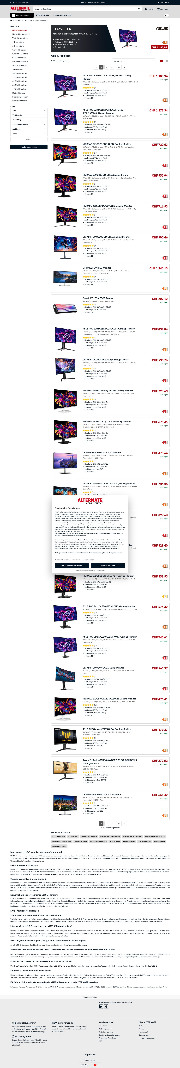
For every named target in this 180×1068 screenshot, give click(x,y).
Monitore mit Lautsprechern (110, 837)
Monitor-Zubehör (20, 97)
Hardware (19, 20)
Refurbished (42, 15)
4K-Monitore (18, 42)
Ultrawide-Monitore (21, 34)
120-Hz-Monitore (58, 837)
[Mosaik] (167, 60)
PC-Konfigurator (62, 15)
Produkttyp (16, 120)
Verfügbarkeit (17, 115)
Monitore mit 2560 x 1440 (132, 837)
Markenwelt (143, 1032)
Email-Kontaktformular (73, 1029)
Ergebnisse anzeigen (28, 147)
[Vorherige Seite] (96, 67)
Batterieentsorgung (106, 1032)
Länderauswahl (90, 1060)
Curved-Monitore (19, 50)
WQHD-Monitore (20, 38)
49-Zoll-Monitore (19, 89)
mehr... (29, 139)
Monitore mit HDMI (59, 846)
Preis (14, 110)
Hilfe (160, 2)
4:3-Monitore (73, 837)
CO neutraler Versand (19, 2)
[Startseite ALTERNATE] (20, 9)
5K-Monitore (18, 46)
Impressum (90, 1054)
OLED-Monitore (19, 57)
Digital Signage (18, 93)
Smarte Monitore (19, 65)
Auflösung (16, 129)
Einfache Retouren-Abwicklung (93, 2)
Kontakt (166, 2)
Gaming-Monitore (20, 53)
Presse (141, 1029)
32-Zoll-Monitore (19, 81)
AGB (140, 1026)
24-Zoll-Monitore (19, 73)
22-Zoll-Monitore (144, 841)
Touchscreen (17, 69)
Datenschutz (143, 1035)
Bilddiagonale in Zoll (20, 124)
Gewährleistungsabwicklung (109, 1035)
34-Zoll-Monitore (19, 85)
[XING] (106, 1006)
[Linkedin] (101, 1006)
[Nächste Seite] (125, 67)
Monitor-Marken (19, 100)
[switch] (166, 15)
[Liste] (161, 60)
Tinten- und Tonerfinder (108, 1038)
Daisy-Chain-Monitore (98, 841)
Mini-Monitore (115, 841)
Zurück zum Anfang (90, 997)
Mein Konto (103, 1026)
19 (119, 67)
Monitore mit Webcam (89, 837)
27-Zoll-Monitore (19, 77)
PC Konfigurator (105, 1029)
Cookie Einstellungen (147, 1038)
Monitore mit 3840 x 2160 (155, 837)
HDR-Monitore (159, 841)
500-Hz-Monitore (80, 841)
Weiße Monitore (129, 841)
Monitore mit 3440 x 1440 (61, 841)
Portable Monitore (20, 61)
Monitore (28, 20)
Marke (15, 134)
